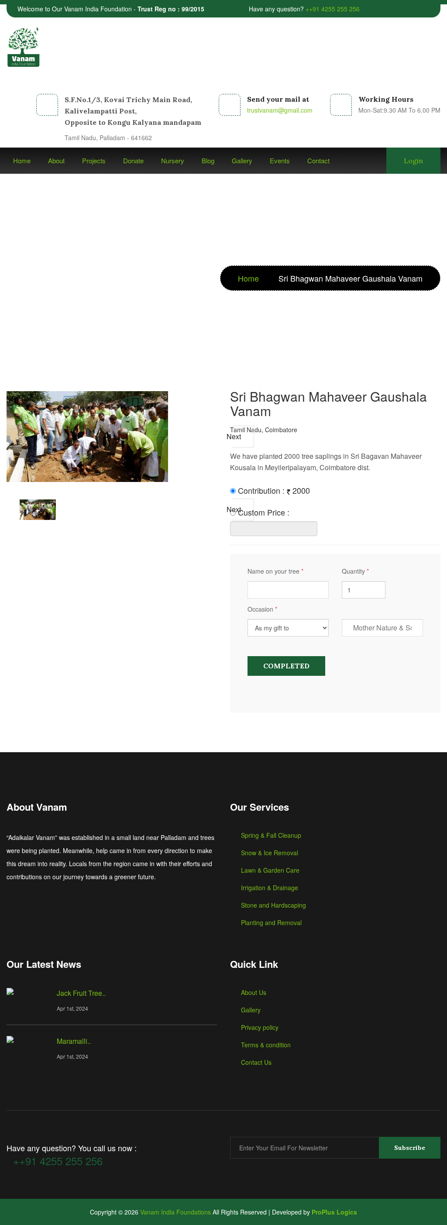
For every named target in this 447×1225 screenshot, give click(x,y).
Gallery (242, 160)
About (56, 160)
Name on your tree (275, 571)
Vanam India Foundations (175, 1212)
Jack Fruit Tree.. (81, 993)
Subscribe (409, 1148)
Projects (94, 160)
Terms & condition (266, 1044)
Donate (133, 160)
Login (413, 160)
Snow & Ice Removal (269, 852)
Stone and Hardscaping (273, 905)
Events (280, 160)
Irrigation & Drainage (269, 887)
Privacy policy (260, 1027)
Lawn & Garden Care (270, 870)
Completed (286, 665)
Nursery (172, 160)
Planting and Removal (271, 922)
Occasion (262, 609)
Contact (318, 160)
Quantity (355, 571)
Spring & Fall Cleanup (271, 835)
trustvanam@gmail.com (280, 110)
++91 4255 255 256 (333, 8)
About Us (253, 992)
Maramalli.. (74, 1041)
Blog (208, 160)
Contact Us (256, 1062)
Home (22, 160)
